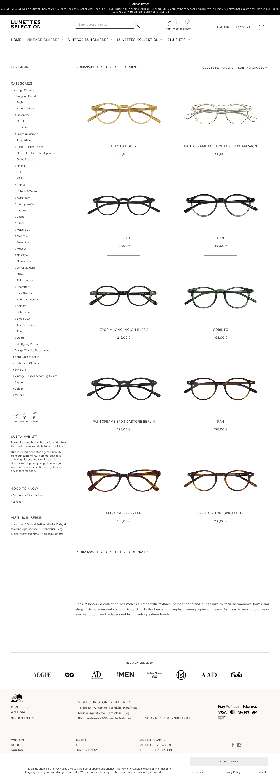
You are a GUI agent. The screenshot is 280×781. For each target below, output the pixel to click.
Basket (16, 745)
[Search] (137, 25)
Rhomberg (23, 287)
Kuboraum (23, 198)
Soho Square (24, 312)
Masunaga (23, 230)
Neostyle (22, 255)
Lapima (21, 210)
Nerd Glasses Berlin (26, 357)
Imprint (80, 740)
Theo (19, 331)
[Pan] (220, 205)
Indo (19, 172)
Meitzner (22, 236)
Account (18, 750)
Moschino (22, 242)
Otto (19, 274)
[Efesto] (123, 205)
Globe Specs (24, 159)
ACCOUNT (243, 27)
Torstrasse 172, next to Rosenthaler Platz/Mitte (107, 708)
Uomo (20, 338)
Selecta (21, 306)
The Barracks (25, 325)
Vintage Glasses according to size (35, 376)
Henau (20, 166)
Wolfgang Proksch (28, 344)
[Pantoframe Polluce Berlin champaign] (220, 113)
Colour (18, 389)
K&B (19, 178)
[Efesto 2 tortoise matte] (220, 480)
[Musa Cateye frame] (123, 480)
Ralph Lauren (24, 280)
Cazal (20, 121)
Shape (18, 382)
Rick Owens (24, 293)
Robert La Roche (27, 300)
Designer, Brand (25, 96)
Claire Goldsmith (27, 134)
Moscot (21, 249)
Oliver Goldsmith (27, 268)
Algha (20, 102)
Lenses (16, 502)
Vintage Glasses (44, 40)
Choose (251, 68)
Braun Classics (25, 109)
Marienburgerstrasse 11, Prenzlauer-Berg (104, 713)
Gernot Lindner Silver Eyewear (35, 153)
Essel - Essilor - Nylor (29, 147)
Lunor (20, 223)
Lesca (20, 217)
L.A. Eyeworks (25, 204)
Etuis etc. (177, 40)
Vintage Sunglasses (89, 40)
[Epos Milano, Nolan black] (123, 297)
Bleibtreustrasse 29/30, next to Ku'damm (104, 718)
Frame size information (27, 495)
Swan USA (23, 319)
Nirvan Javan (24, 261)
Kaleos (20, 185)
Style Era (20, 370)
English (222, 27)
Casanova (22, 115)
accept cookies (229, 761)
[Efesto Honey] (123, 113)
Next (133, 67)
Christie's (22, 128)
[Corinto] (220, 297)
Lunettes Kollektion (138, 40)
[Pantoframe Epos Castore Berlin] (123, 389)
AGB (78, 745)
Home (16, 40)
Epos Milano (24, 140)
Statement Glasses (26, 363)
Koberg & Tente (26, 191)
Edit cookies (199, 772)
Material (19, 395)
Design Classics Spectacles (31, 350)
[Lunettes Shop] (25, 23)
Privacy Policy (86, 750)
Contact (17, 740)
